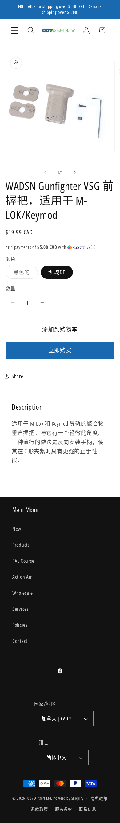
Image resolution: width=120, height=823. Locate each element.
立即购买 (60, 350)
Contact (19, 640)
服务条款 (63, 809)
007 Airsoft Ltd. (39, 798)
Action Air (22, 576)
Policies (20, 624)
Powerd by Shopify (68, 798)
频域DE (56, 272)
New (16, 528)
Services (20, 608)
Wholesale (22, 592)
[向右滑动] (75, 172)
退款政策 (39, 809)
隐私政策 (98, 798)
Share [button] (17, 376)
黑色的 (24, 273)
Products (21, 544)
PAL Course (23, 560)
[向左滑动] (45, 172)
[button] (15, 30)
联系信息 (87, 809)
